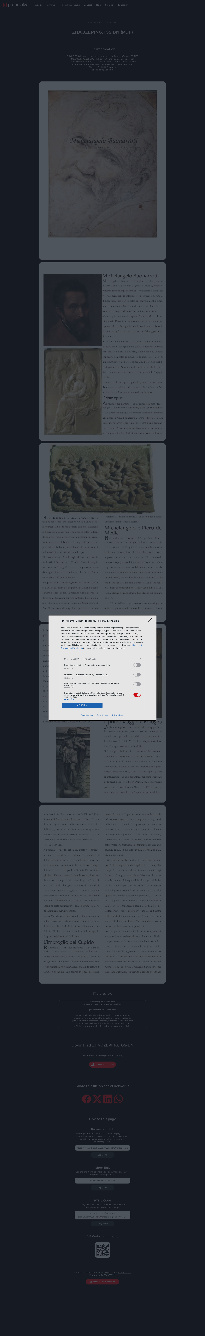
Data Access (102, 715)
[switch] (137, 665)
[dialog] (102, 668)
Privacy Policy (118, 715)
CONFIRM (82, 705)
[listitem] (102, 658)
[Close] (150, 621)
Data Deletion (87, 715)
